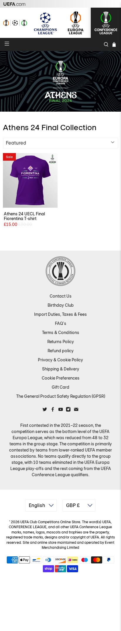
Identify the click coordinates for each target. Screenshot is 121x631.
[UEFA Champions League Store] (45, 23)
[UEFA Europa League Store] (75, 23)
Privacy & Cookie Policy (60, 360)
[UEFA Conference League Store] (106, 23)
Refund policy (61, 350)
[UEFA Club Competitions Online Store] (60, 271)
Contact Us (61, 296)
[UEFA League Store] (15, 23)
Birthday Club (61, 305)
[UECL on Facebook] (52, 410)
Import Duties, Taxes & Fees (60, 314)
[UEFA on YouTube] (60, 410)
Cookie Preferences (61, 378)
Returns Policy (60, 341)
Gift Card (60, 387)
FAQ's (60, 323)
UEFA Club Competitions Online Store (50, 522)
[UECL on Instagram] (68, 410)
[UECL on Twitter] (44, 410)
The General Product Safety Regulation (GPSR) (60, 396)
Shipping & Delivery (60, 369)
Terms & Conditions (60, 332)
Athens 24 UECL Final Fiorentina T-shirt (24, 216)
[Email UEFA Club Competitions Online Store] (76, 410)
